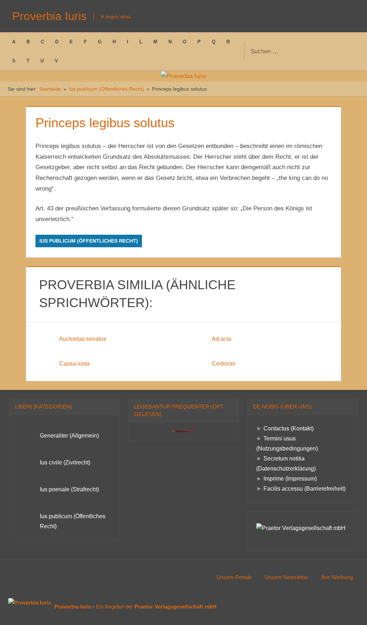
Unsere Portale (234, 577)
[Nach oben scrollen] (350, 608)
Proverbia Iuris (49, 16)
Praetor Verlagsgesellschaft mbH (175, 606)
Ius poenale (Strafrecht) (69, 489)
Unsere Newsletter (286, 577)
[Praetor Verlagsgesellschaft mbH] (300, 528)
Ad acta (221, 339)
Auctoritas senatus (82, 339)
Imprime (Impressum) (290, 479)
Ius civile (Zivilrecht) (65, 462)
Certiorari (223, 364)
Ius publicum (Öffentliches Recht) (88, 241)
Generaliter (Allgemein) (69, 436)
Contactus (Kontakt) (288, 428)
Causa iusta (74, 364)
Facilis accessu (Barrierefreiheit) (304, 489)
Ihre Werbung (337, 577)
